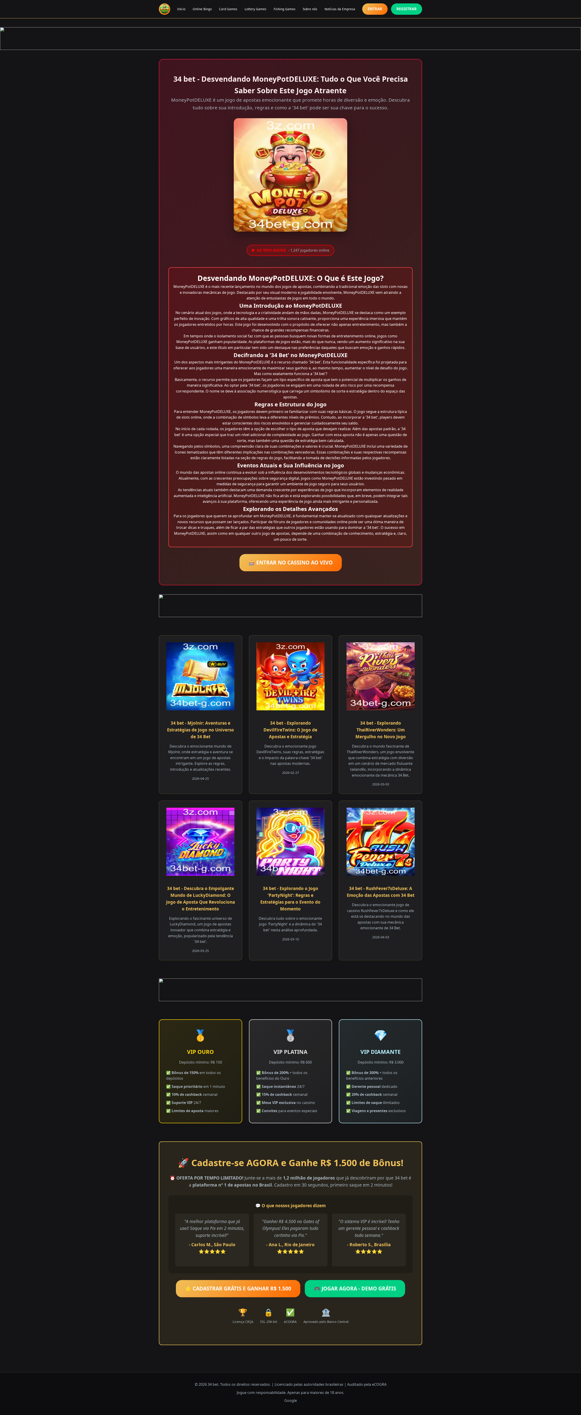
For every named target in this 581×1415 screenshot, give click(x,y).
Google (290, 1400)
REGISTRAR (406, 8)
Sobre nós (310, 9)
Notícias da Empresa (340, 9)
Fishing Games (284, 9)
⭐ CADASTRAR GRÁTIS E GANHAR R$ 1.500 (238, 1288)
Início (181, 9)
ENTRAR (375, 8)
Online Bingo (202, 9)
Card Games (228, 9)
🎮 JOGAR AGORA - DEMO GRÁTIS (355, 1288)
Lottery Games (255, 9)
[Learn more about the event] (290, 38)
